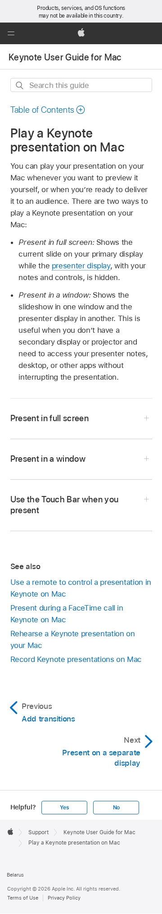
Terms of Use (22, 898)
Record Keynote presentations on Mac (76, 659)
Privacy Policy (64, 898)
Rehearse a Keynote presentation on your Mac (72, 639)
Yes (64, 807)
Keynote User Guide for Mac (65, 57)
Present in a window (48, 459)
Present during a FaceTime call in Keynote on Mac (66, 613)
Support (38, 832)
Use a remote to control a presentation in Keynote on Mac (80, 588)
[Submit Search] (20, 85)
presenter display (81, 265)
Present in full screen (49, 418)
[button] (11, 33)
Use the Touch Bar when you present (64, 504)
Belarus (15, 875)
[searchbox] (81, 85)
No (116, 807)
